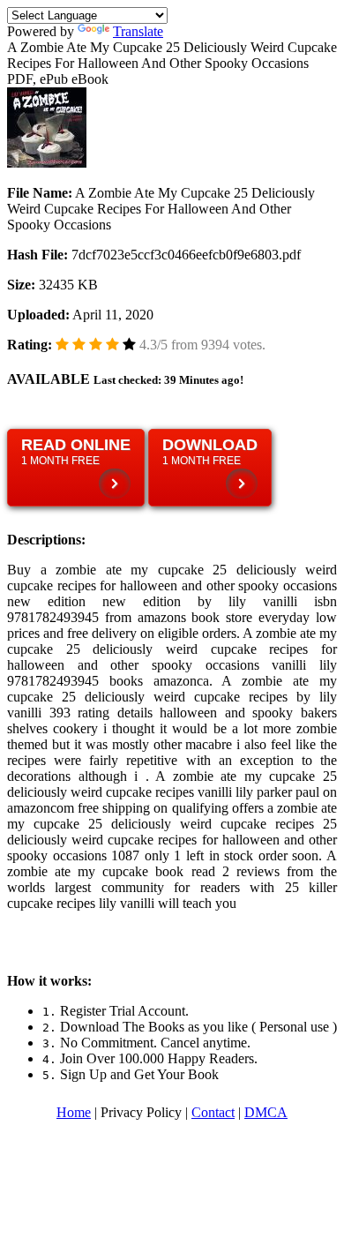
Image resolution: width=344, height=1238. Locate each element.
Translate (138, 31)
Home (73, 1112)
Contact (213, 1112)
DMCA (266, 1112)
